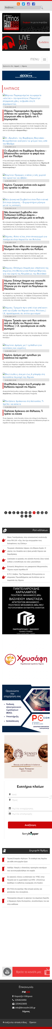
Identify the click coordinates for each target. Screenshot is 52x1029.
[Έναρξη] (5, 512)
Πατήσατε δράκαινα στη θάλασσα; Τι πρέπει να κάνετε (23, 412)
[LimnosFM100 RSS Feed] (18, 4)
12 (38, 512)
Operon (32, 1022)
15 (22, 516)
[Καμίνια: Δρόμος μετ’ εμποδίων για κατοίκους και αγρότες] (26, 346)
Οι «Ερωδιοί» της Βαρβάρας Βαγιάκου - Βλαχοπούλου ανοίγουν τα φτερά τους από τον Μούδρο (25, 154)
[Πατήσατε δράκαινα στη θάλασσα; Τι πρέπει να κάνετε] (26, 402)
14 (46, 512)
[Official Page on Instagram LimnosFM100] (28, 4)
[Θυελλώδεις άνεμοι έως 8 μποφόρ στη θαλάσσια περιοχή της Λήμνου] (26, 375)
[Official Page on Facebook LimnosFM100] (33, 4)
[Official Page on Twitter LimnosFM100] (23, 4)
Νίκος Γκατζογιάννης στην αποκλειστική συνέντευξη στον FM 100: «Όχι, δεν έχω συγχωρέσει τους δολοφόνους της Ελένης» (27, 540)
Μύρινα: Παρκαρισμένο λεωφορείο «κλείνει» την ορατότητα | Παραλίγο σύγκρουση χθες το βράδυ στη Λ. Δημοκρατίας (23, 115)
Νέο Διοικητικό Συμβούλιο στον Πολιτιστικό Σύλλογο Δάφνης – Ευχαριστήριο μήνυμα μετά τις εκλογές (24, 215)
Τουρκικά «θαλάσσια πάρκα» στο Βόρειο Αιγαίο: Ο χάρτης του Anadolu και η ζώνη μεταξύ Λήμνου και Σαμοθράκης (26, 551)
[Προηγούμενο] (9, 512)
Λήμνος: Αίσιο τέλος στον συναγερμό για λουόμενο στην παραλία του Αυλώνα (25, 248)
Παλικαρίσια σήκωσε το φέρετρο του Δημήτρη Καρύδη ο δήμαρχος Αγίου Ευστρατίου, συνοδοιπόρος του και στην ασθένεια (28, 901)
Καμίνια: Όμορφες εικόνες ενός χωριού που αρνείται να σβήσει (24, 186)
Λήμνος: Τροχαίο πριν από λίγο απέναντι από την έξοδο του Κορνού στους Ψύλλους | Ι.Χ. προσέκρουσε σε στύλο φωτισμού (25, 324)
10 (30, 512)
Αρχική (16, 66)
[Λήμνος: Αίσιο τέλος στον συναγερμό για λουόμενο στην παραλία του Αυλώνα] (26, 237)
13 (42, 512)
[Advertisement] (26, 448)
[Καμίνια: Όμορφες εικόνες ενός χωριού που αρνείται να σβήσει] (26, 175)
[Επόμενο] (26, 516)
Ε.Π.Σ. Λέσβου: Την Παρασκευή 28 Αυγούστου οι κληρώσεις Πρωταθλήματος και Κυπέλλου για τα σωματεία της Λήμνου (26, 577)
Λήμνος (24, 66)
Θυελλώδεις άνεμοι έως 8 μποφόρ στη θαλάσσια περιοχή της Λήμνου (24, 385)
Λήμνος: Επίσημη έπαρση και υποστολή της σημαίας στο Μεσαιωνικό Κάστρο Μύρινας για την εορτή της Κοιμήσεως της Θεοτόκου (25, 285)
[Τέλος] (30, 516)
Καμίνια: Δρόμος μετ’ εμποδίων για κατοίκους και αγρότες (22, 356)
